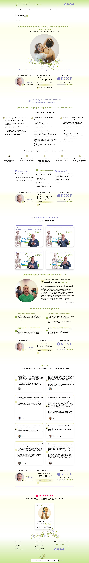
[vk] (68, 4)
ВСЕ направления (20, 15)
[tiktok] (73, 4)
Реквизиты (61, 560)
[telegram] (57, 5)
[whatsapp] (57, 3)
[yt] (70, 4)
